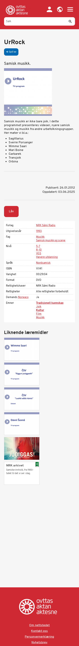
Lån (11, 211)
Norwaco (23, 297)
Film (38, 314)
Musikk (40, 237)
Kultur (40, 310)
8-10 (39, 250)
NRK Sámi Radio (45, 225)
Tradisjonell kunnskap (49, 303)
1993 (39, 231)
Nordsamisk (43, 263)
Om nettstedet (39, 625)
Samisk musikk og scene (50, 240)
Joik (38, 307)
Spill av (11, 51)
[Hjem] (17, 10)
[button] (60, 9)
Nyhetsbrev (39, 642)
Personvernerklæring (39, 637)
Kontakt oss (39, 631)
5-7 (38, 246)
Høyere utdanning (47, 257)
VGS (38, 253)
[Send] (70, 21)
